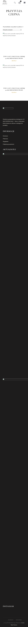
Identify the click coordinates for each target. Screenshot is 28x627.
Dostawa (5, 136)
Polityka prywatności (8, 144)
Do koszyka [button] (14, 52)
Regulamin (5, 141)
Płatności (5, 138)
